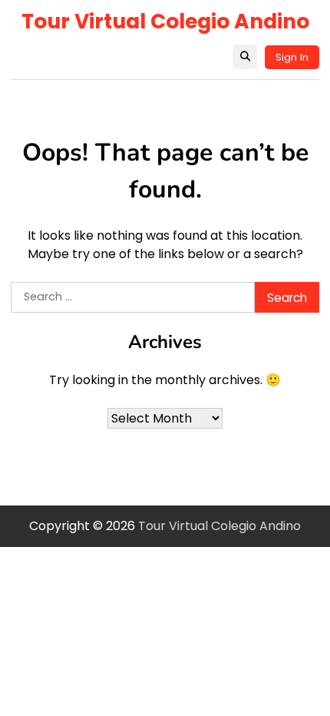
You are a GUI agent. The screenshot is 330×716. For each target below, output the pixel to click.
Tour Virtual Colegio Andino (165, 21)
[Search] (245, 57)
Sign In (292, 57)
